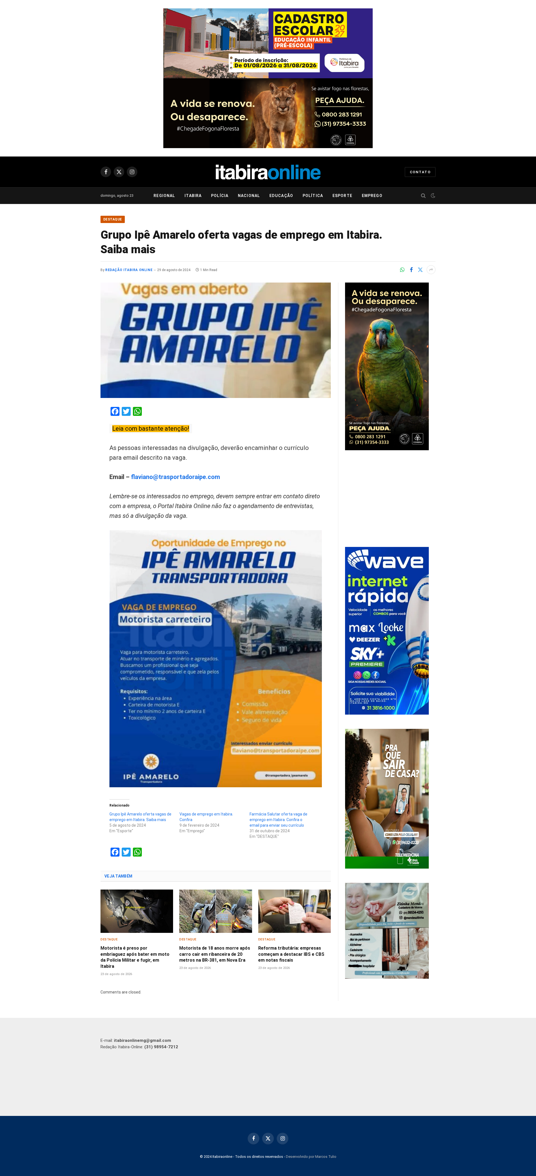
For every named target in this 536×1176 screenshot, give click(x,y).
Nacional (249, 195)
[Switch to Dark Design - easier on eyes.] (432, 195)
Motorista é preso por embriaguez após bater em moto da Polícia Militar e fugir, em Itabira (134, 957)
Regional (164, 195)
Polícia (219, 195)
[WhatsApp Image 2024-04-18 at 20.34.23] (387, 713)
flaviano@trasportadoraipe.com (175, 476)
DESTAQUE (112, 219)
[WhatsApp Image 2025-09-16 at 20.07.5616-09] (387, 867)
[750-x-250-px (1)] (268, 43)
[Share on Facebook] (411, 269)
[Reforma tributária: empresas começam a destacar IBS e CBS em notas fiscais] (294, 911)
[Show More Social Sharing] (431, 269)
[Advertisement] (390, 499)
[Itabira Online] (268, 172)
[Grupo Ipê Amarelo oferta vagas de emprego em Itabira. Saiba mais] (215, 340)
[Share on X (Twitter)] (420, 269)
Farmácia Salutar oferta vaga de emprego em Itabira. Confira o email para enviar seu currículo (278, 820)
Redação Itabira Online (128, 270)
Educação (281, 195)
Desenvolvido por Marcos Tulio (311, 1156)
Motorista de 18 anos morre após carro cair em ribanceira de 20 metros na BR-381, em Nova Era (214, 954)
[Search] (423, 195)
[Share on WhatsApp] (402, 269)
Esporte (342, 195)
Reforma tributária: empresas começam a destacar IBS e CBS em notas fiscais (291, 954)
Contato (420, 172)
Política (313, 195)
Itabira (193, 195)
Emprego (372, 195)
